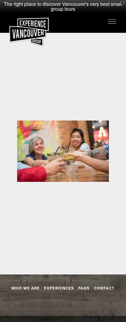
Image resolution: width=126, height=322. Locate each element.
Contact (104, 288)
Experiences (59, 288)
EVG (29, 32)
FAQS (84, 288)
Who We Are (25, 288)
